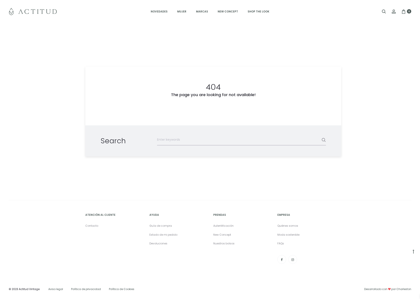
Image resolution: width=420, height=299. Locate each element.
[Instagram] (292, 259)
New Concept (228, 11)
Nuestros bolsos (223, 243)
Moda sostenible (288, 235)
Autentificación (223, 226)
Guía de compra (160, 226)
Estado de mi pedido (163, 235)
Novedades (159, 11)
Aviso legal (55, 289)
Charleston (403, 289)
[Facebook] (281, 259)
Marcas (202, 11)
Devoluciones (158, 243)
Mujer (181, 11)
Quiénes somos (287, 226)
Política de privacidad (86, 289)
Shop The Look (258, 11)
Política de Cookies (121, 289)
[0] (403, 11)
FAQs (280, 243)
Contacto (91, 226)
